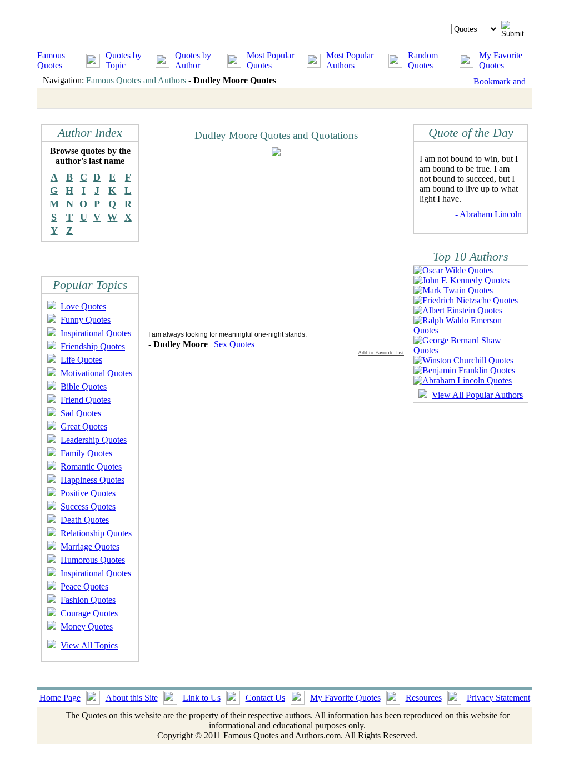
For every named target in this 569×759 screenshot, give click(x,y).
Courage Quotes (89, 613)
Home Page (60, 697)
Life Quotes (81, 359)
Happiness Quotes (92, 480)
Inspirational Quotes (96, 333)
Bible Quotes (84, 386)
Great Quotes (84, 426)
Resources (424, 697)
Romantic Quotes (91, 466)
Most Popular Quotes (270, 60)
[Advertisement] (241, 243)
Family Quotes (86, 453)
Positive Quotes (88, 493)
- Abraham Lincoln (488, 214)
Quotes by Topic (124, 60)
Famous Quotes (51, 60)
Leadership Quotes (94, 440)
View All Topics (89, 645)
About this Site (132, 697)
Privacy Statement (498, 697)
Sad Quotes (81, 413)
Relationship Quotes (96, 533)
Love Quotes (83, 306)
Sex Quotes (234, 344)
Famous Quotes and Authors (136, 80)
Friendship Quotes (93, 346)
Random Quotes (423, 60)
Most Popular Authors (349, 60)
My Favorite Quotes (500, 60)
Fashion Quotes (88, 600)
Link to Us (202, 697)
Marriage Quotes (90, 546)
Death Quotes (85, 520)
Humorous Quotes (93, 560)
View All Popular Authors (477, 395)
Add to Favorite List (381, 352)
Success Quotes (88, 506)
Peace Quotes (84, 586)
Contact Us (265, 697)
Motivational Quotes (96, 373)
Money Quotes (87, 626)
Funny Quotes (86, 319)
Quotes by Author (193, 60)
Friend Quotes (86, 400)
